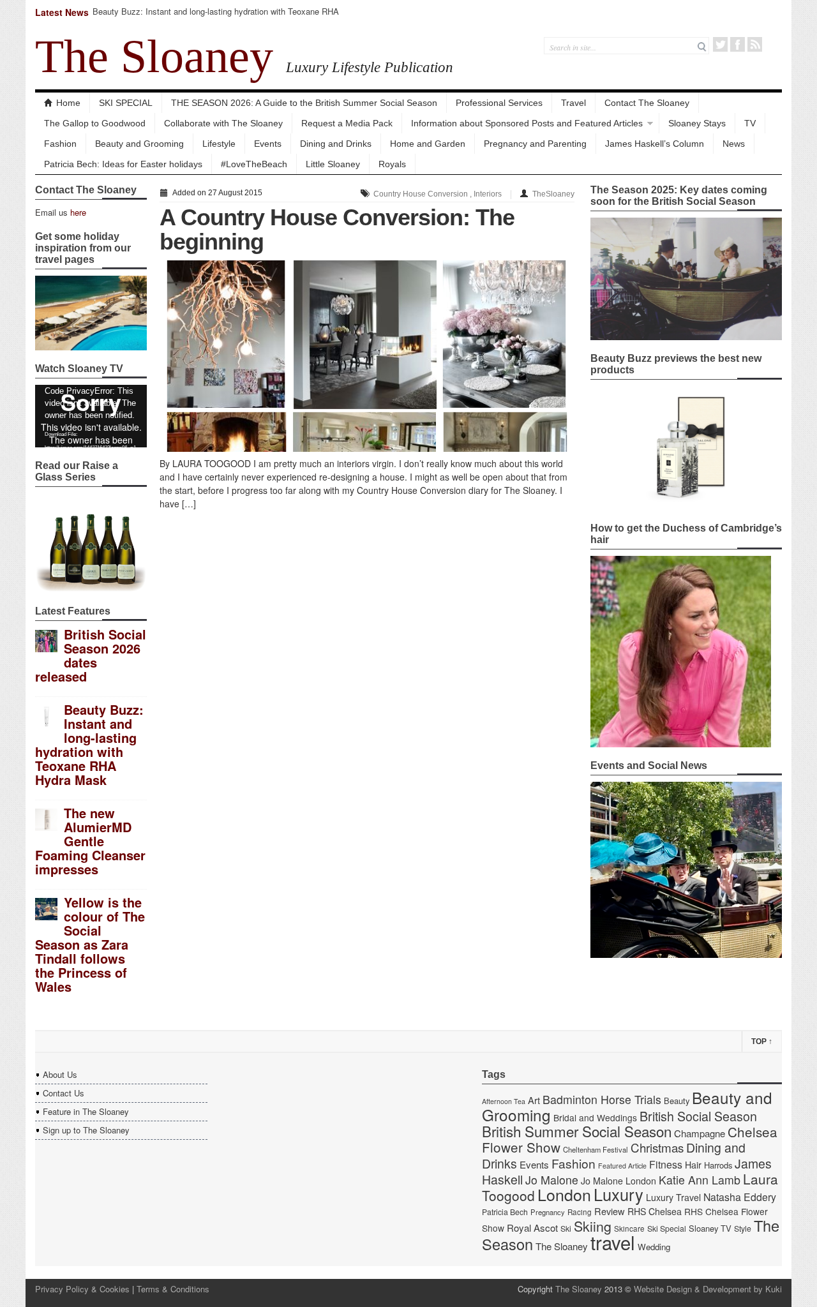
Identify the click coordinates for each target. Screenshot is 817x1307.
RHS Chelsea (654, 1211)
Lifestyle (219, 143)
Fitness (665, 1164)
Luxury (618, 1194)
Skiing (592, 1226)
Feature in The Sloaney (86, 1111)
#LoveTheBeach (254, 164)
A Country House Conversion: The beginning (337, 229)
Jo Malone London (618, 1180)
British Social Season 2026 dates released (90, 655)
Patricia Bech (505, 1212)
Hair (693, 1164)
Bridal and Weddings (595, 1117)
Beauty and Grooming (139, 143)
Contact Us (63, 1093)
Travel (573, 103)
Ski (565, 1228)
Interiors (488, 194)
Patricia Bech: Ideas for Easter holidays (123, 164)
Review (609, 1211)
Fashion (60, 143)
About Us (60, 1074)
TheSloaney (553, 194)
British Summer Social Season (576, 1131)
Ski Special (666, 1228)
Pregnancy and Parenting (535, 143)
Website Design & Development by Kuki (708, 1289)
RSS (754, 44)
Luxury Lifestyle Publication (369, 67)
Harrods (718, 1165)
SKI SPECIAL (126, 103)
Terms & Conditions (173, 1289)
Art (534, 1100)
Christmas (657, 1147)
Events (267, 143)
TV (750, 123)
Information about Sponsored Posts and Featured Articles (527, 123)
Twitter (720, 44)
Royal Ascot (532, 1227)
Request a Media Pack (347, 123)
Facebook (737, 44)
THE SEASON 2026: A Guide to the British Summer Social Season (304, 103)
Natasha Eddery (739, 1197)
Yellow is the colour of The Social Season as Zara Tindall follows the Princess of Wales (90, 944)
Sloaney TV (710, 1228)
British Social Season (698, 1116)
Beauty (676, 1100)
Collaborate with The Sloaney (223, 123)
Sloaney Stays (697, 123)
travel (612, 1242)
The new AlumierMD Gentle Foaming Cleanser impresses (90, 840)
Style (742, 1228)
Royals (392, 164)
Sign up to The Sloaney (86, 1130)
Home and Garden (427, 143)
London (564, 1194)
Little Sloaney (333, 164)
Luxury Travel (673, 1197)
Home (68, 103)
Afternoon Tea (503, 1101)
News (734, 143)
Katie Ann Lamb (699, 1180)
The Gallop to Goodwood (95, 123)
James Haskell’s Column (654, 143)
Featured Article (622, 1165)
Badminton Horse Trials (602, 1099)
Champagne (699, 1133)
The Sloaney (154, 56)
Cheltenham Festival (595, 1149)
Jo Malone (551, 1180)
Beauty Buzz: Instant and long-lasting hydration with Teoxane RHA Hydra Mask (216, 17)
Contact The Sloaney (646, 103)
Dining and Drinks (335, 143)
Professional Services (499, 103)
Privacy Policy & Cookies (82, 1289)
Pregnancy (547, 1212)
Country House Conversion (420, 194)
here (78, 212)
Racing (579, 1212)
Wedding (654, 1247)
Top (761, 1041)
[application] (91, 416)
